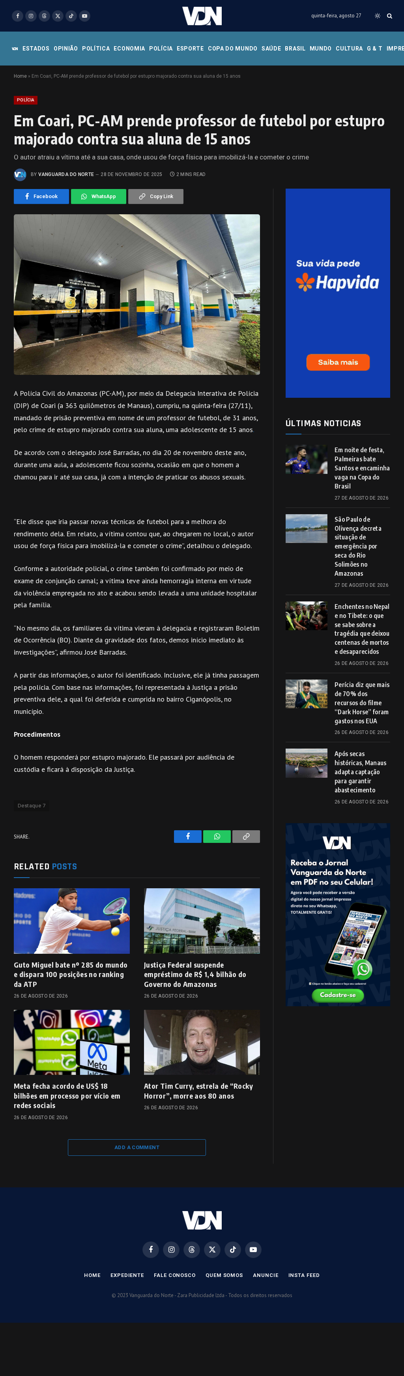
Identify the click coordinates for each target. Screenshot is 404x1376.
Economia (129, 48)
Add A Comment (136, 1147)
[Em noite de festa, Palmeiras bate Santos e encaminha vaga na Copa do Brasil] (306, 459)
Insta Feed (304, 1275)
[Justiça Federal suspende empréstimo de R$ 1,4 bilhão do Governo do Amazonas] (202, 920)
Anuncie (265, 1275)
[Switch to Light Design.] (377, 16)
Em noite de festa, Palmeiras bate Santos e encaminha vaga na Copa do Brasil (362, 468)
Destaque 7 (31, 806)
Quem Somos (224, 1275)
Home (20, 76)
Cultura (349, 48)
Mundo (321, 48)
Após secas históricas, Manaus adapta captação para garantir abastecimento (361, 772)
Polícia (161, 48)
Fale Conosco (175, 1275)
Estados (36, 48)
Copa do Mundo (233, 48)
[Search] (388, 16)
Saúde (271, 48)
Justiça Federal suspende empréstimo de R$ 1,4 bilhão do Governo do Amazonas (195, 974)
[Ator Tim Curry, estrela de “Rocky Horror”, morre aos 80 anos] (202, 1042)
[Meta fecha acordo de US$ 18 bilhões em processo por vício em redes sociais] (72, 1042)
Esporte (190, 48)
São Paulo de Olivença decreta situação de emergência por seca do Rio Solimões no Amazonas (358, 546)
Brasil (295, 48)
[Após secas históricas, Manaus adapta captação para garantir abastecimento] (306, 763)
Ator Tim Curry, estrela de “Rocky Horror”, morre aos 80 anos (198, 1090)
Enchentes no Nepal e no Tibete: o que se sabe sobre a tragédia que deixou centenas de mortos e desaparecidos (362, 629)
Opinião (66, 48)
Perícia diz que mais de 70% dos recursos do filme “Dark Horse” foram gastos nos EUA (362, 703)
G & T (375, 48)
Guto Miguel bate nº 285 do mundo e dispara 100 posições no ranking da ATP (71, 974)
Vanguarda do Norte (66, 174)
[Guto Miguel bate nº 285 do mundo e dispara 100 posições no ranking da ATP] (72, 920)
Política (96, 48)
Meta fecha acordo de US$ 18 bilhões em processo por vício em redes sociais (67, 1095)
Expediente (127, 1275)
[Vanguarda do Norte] (202, 16)
